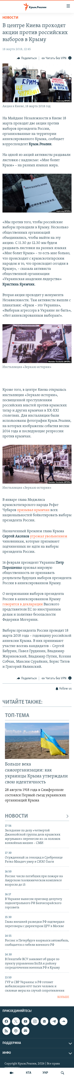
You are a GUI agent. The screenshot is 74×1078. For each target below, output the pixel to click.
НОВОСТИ (16, 816)
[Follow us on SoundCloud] (63, 1021)
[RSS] (6, 1031)
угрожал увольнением (48, 536)
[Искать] (62, 1073)
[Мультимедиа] (11, 1073)
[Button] (27, 58)
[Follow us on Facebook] (6, 1021)
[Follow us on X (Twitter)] (16, 1021)
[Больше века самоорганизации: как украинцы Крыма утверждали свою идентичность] (37, 741)
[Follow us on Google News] (44, 1021)
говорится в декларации (22, 604)
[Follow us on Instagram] (35, 1021)
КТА (28, 1073)
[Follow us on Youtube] (25, 1021)
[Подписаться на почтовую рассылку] (25, 1031)
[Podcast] (16, 1031)
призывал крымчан (33, 510)
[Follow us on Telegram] (54, 1021)
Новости (10, 18)
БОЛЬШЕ (63, 997)
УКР (45, 1073)
